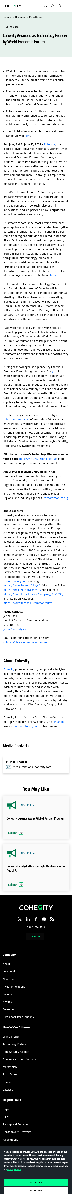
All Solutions (10, 1139)
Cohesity (49, 144)
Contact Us (35, 936)
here (27, 136)
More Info (36, 1190)
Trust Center (10, 1074)
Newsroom (9, 979)
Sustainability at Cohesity (18, 1017)
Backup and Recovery (15, 1124)
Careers (7, 994)
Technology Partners (15, 1044)
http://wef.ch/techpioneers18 (38, 458)
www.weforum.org (56, 498)
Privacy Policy (14, 1169)
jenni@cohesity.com (15, 629)
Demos (7, 1082)
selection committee (16, 419)
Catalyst (8, 1090)
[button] (36, 817)
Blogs (6, 1117)
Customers (9, 1009)
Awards (7, 1002)
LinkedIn (58, 722)
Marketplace (10, 1067)
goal (54, 371)
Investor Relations (14, 987)
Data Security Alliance (16, 1052)
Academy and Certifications (19, 1059)
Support (8, 1109)
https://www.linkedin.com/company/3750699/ (33, 594)
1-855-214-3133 (36, 927)
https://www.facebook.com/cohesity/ (27, 603)
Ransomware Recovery (17, 1132)
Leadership (9, 971)
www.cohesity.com (15, 581)
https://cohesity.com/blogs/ (21, 585)
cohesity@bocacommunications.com (26, 642)
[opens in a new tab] (20, 919)
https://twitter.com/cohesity (22, 590)
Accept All (36, 1182)
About (6, 964)
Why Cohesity (11, 1036)
